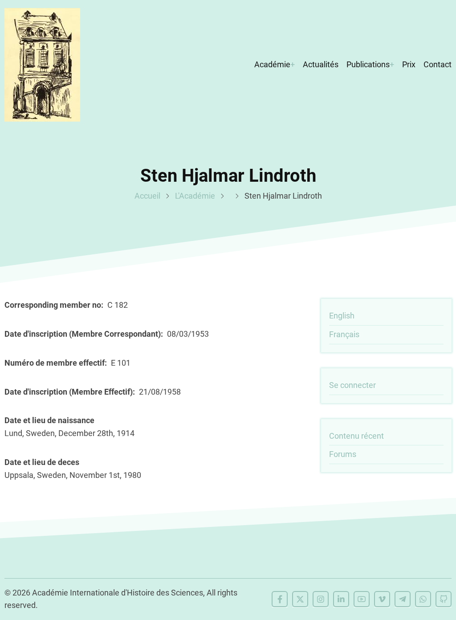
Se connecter (352, 385)
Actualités (320, 64)
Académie (272, 64)
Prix (408, 64)
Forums (342, 454)
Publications (368, 64)
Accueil (147, 195)
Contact (437, 64)
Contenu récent (356, 436)
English (341, 315)
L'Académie (195, 195)
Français (344, 334)
